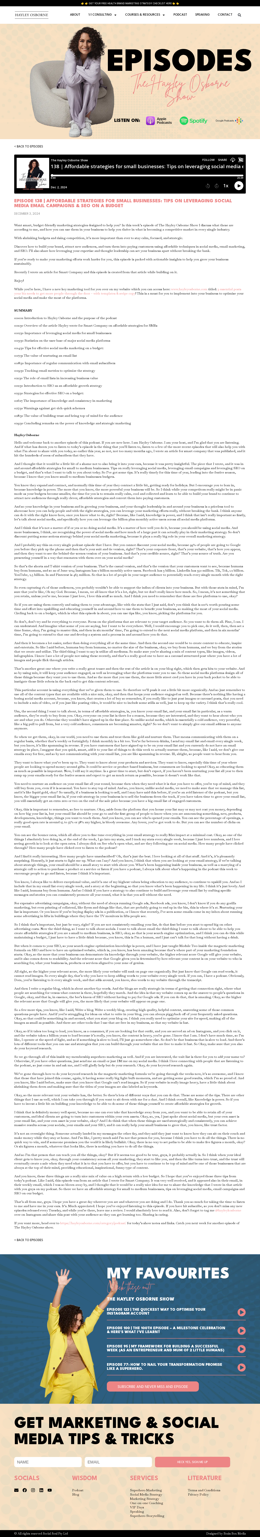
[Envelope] (16, 1490)
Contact (225, 14)
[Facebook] (25, 1490)
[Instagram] (33, 1490)
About (75, 14)
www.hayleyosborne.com (189, 289)
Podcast (180, 14)
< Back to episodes (28, 146)
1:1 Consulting (100, 14)
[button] (239, 15)
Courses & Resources (142, 14)
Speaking (202, 14)
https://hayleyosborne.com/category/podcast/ (93, 1223)
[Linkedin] (41, 1490)
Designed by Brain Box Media (226, 1533)
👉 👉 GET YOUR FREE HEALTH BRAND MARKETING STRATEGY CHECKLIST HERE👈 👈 (130, 3)
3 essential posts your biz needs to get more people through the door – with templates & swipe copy (127, 291)
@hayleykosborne (228, 1210)
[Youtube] (50, 1490)
